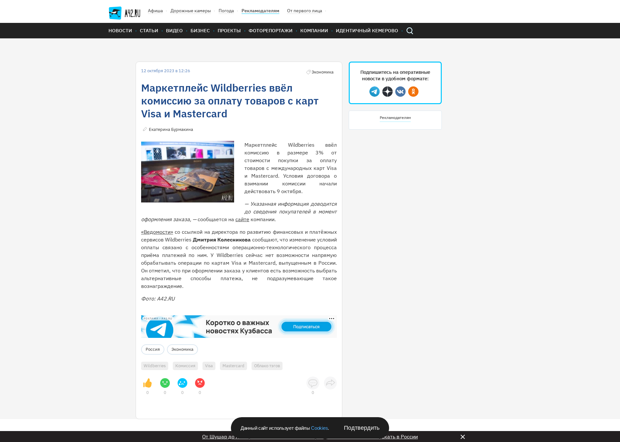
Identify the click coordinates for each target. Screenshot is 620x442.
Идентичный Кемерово (367, 30)
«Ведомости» (157, 232)
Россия (153, 349)
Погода (226, 11)
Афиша (155, 11)
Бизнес (200, 30)
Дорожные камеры (190, 11)
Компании (314, 30)
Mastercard (233, 365)
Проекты (229, 30)
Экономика (182, 349)
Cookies (319, 428)
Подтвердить (361, 428)
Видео (174, 30)
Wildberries (155, 365)
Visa (209, 365)
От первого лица (304, 11)
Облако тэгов (267, 365)
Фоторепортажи (271, 30)
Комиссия (185, 365)
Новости (120, 30)
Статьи (149, 30)
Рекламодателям (260, 11)
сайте (242, 219)
